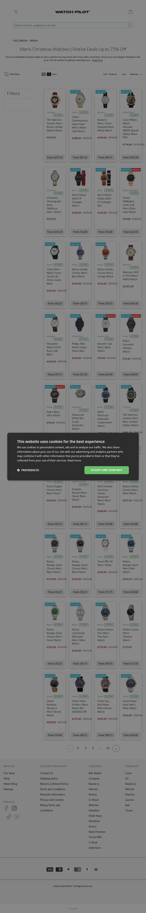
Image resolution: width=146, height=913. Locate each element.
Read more (74, 460)
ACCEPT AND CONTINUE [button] (106, 470)
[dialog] (73, 456)
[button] (28, 470)
